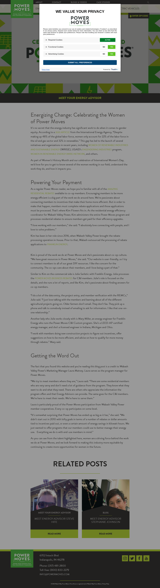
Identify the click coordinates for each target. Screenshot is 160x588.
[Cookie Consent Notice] (80, 38)
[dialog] (80, 37)
